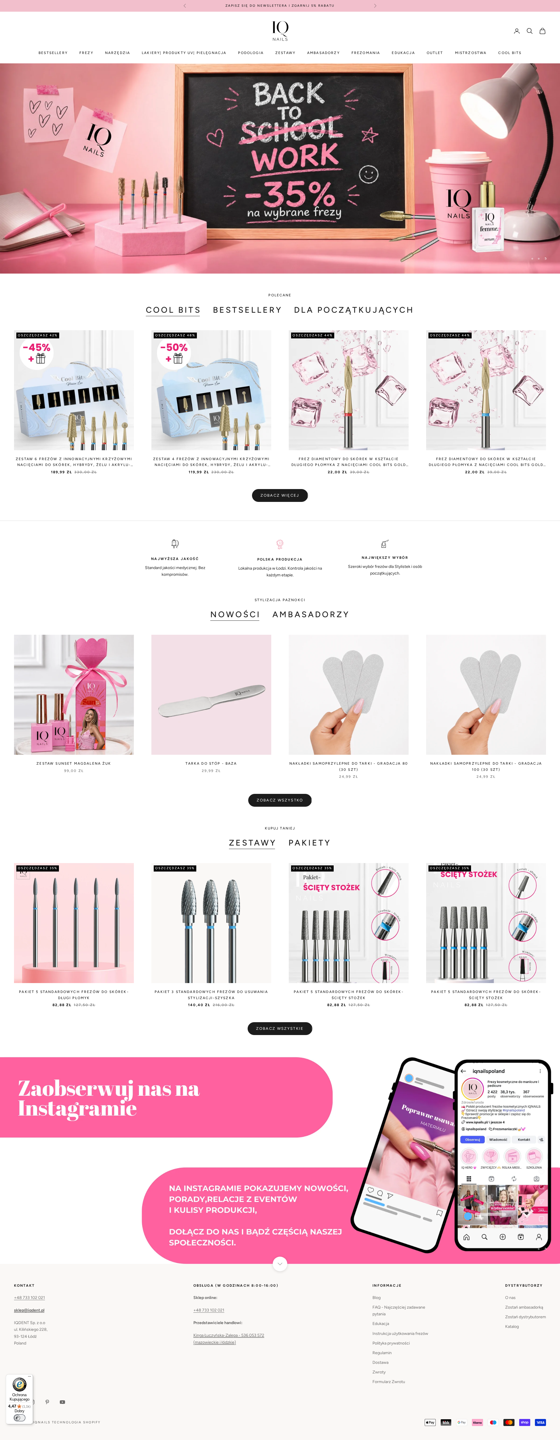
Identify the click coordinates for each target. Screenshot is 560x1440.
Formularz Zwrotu (388, 1381)
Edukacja (403, 53)
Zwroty (379, 1372)
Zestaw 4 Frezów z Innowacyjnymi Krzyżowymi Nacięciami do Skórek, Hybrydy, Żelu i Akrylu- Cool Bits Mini (211, 462)
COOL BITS (509, 53)
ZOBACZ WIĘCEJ (279, 495)
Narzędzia (117, 53)
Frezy (86, 53)
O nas (510, 1297)
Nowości (235, 614)
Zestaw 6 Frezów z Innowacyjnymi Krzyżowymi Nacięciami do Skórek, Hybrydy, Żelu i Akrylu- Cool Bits (74, 462)
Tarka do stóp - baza (211, 763)
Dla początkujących (354, 310)
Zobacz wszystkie (280, 1028)
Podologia (250, 53)
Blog (376, 1297)
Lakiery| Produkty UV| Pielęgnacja (184, 53)
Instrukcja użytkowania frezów (400, 1333)
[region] (280, 168)
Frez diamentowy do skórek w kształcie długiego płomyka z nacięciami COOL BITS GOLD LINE (348, 462)
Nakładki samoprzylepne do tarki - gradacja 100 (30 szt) (486, 766)
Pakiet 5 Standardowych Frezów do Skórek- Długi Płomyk (74, 995)
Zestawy (285, 53)
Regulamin (382, 1352)
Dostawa (380, 1362)
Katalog (512, 1326)
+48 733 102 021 (29, 1297)
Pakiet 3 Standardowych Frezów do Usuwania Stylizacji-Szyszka (211, 995)
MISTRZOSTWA (471, 53)
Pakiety (309, 843)
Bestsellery (53, 53)
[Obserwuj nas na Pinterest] (47, 1402)
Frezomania (365, 53)
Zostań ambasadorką (524, 1307)
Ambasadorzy (323, 53)
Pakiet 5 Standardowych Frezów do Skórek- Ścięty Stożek (348, 995)
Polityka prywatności (391, 1343)
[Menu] (29, 1377)
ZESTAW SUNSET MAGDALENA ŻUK (73, 763)
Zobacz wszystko (280, 800)
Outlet (435, 53)
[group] (280, 168)
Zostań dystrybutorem (525, 1316)
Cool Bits (173, 310)
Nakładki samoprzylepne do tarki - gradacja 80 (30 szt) (348, 766)
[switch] (19, 1417)
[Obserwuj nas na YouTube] (62, 1402)
